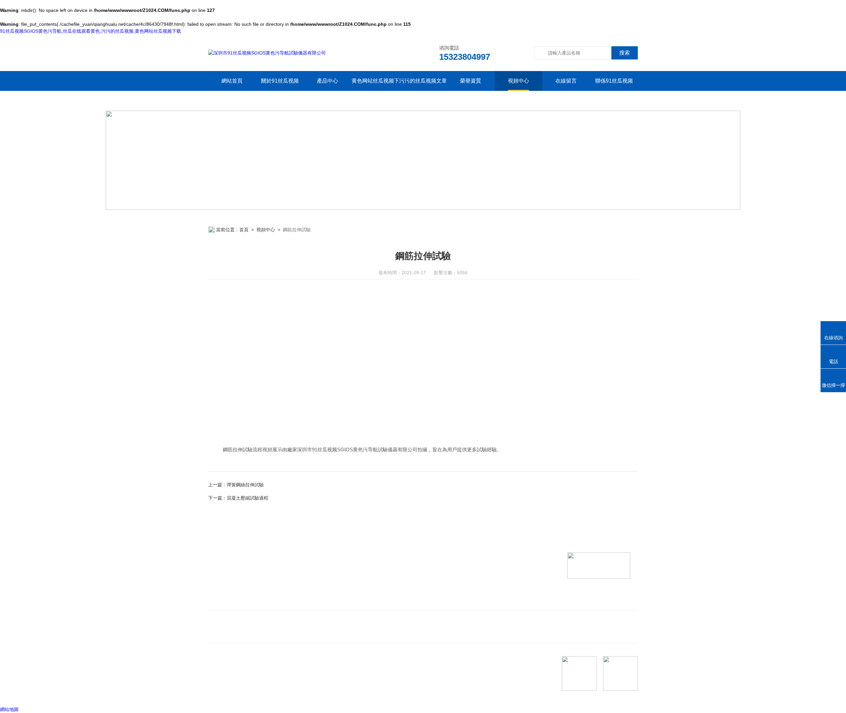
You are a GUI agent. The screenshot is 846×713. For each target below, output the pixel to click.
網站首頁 (232, 81)
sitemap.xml (251, 680)
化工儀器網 (289, 692)
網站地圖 (9, 709)
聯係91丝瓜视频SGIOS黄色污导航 (614, 90)
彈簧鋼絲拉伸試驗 (245, 484)
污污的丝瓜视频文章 (423, 81)
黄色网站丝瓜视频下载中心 (375, 90)
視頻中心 (518, 81)
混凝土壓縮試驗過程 (247, 498)
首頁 (244, 229)
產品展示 (343, 592)
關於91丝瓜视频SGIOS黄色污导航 (279, 90)
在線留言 (566, 81)
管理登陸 (217, 692)
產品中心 (327, 81)
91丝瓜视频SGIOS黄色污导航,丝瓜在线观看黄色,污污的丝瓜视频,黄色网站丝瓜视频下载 (90, 31)
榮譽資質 (470, 81)
